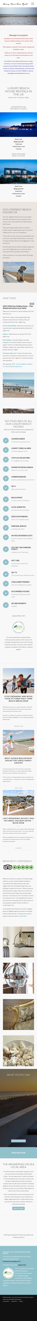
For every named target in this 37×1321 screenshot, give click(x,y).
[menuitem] (31, 3)
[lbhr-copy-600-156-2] (15, 3)
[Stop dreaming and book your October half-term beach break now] (18, 680)
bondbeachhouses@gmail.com (12, 1261)
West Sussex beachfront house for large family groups (18, 760)
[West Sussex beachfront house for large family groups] (18, 742)
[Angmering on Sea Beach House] (18, 124)
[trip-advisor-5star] (18, 867)
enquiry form (22, 1265)
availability (10, 255)
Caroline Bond (22, 916)
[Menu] (31, 3)
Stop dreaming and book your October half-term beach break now (18, 698)
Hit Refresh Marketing (16, 1299)
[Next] (33, 304)
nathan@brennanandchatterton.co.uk (18, 73)
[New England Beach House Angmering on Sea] (18, 171)
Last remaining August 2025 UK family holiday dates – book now (18, 820)
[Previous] (31, 304)
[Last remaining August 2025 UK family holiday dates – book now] (18, 802)
